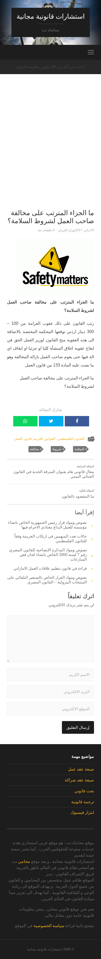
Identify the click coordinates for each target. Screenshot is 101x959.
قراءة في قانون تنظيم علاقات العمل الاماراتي (50, 568)
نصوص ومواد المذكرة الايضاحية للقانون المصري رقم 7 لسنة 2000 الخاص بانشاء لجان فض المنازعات (48, 554)
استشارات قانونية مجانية (51, 16)
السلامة (79, 449)
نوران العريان (66, 230)
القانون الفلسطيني (71, 439)
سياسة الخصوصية (49, 925)
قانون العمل (23, 439)
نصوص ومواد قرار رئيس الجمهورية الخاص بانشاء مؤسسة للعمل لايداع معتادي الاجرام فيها (47, 524)
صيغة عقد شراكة (79, 780)
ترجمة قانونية (82, 802)
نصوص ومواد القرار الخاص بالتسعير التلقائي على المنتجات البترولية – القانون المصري (47, 579)
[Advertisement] (50, 150)
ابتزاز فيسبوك (82, 812)
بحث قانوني (84, 791)
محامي (24, 861)
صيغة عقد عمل (81, 769)
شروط (56, 449)
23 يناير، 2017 (84, 230)
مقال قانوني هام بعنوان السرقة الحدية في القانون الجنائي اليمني (53, 472)
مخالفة (34, 449)
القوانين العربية (44, 439)
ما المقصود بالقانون (78, 493)
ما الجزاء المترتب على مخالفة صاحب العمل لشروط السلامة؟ (51, 217)
